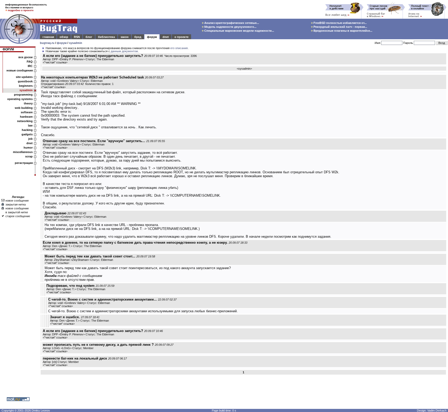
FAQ (30, 61)
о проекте (181, 36)
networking (25, 121)
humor (28, 147)
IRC (30, 66)
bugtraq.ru (47, 42)
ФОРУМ (8, 49)
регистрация (24, 162)
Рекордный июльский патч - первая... (340, 26)
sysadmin (75, 42)
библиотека (106, 36)
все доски (25, 57)
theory (28, 103)
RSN (77, 36)
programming (23, 94)
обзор (64, 36)
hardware (26, 116)
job (30, 138)
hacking (27, 129)
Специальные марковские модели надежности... (239, 30)
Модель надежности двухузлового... (230, 26)
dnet (166, 36)
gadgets (27, 134)
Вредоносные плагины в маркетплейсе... (342, 30)
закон (125, 36)
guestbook (25, 81)
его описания (179, 48)
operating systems (20, 99)
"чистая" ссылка (55, 62)
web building (24, 107)
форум (152, 36)
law (30, 125)
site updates (24, 76)
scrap (29, 156)
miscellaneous (23, 152)
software (27, 112)
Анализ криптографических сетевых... (231, 22)
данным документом (124, 51)
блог (89, 36)
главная (48, 36)
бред (137, 36)
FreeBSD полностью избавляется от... (340, 22)
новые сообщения (19, 70)
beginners (26, 85)
